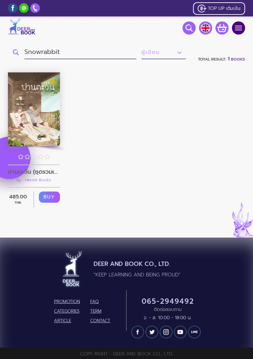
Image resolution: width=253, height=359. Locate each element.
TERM (95, 311)
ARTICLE (62, 321)
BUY (49, 196)
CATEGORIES (66, 311)
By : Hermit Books (33, 180)
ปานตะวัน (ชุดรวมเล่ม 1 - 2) (34, 172)
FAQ (94, 302)
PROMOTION (67, 302)
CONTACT (100, 321)
